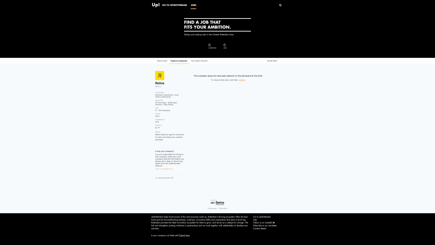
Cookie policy (223, 208)
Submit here (184, 235)
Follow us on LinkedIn (263, 223)
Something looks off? (165, 178)
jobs (162, 61)
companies (179, 61)
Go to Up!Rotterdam (262, 217)
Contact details (259, 229)
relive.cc (158, 86)
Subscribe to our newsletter (265, 226)
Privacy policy (212, 208)
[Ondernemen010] (155, 4)
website (241, 80)
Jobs (255, 220)
